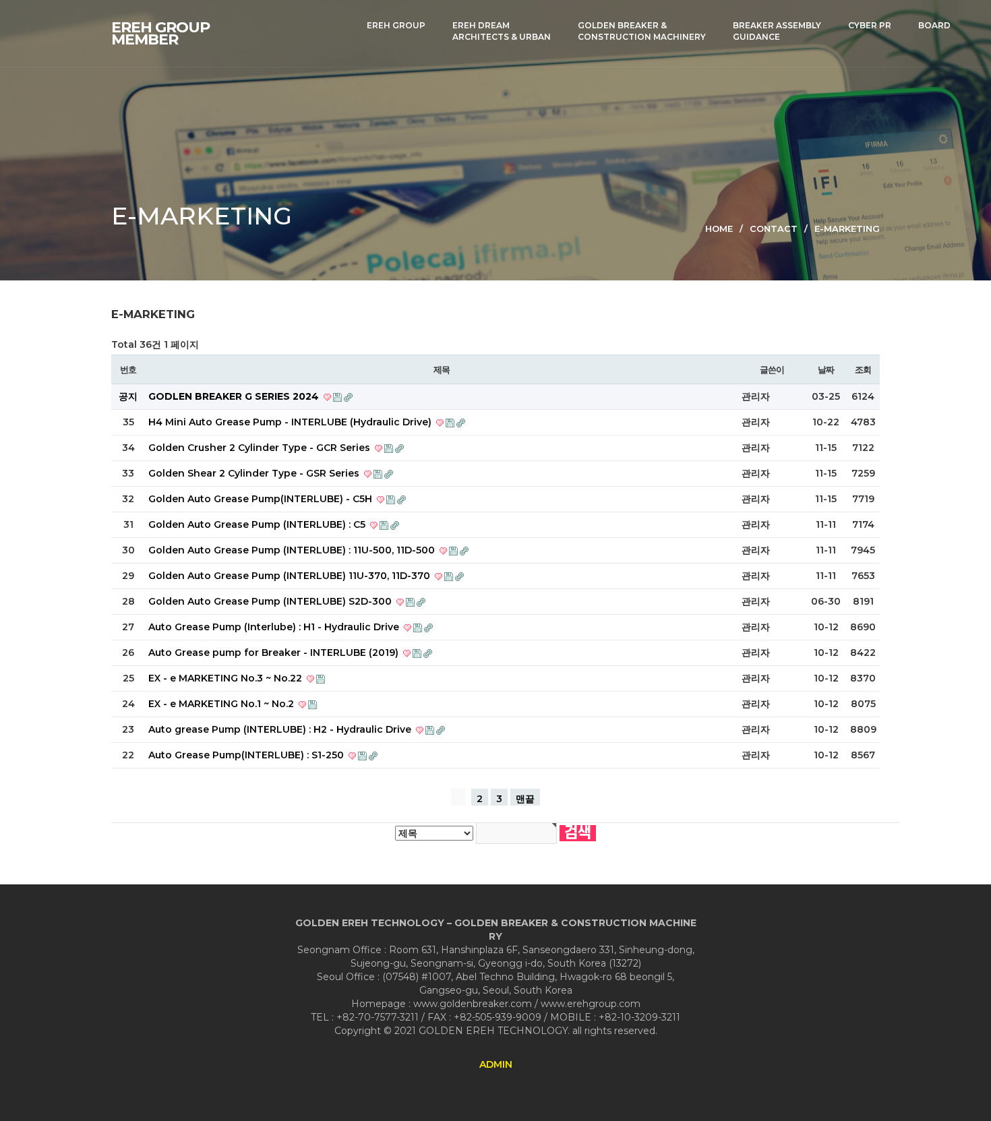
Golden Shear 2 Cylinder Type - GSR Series (255, 473)
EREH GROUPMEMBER (160, 34)
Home (719, 228)
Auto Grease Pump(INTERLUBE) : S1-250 (247, 755)
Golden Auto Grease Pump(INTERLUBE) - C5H (261, 499)
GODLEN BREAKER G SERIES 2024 (235, 396)
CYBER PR (869, 25)
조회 (862, 369)
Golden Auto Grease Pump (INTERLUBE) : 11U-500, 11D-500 (293, 550)
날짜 (825, 369)
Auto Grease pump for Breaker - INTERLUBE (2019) (274, 652)
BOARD (934, 25)
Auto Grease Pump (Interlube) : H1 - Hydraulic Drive (275, 627)
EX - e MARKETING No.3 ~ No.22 (226, 678)
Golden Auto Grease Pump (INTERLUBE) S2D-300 (271, 601)
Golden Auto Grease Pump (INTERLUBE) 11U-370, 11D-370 (290, 576)
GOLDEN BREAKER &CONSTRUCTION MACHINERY (642, 31)
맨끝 (525, 799)
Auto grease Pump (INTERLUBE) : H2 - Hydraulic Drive (281, 729)
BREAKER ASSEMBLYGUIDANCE (777, 31)
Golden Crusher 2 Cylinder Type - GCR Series (260, 448)
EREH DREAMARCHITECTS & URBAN (501, 31)
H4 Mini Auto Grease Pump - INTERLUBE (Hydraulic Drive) (291, 422)
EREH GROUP (396, 25)
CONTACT (774, 228)
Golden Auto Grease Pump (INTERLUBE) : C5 (258, 524)
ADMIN (495, 1064)
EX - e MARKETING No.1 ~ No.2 (222, 704)
